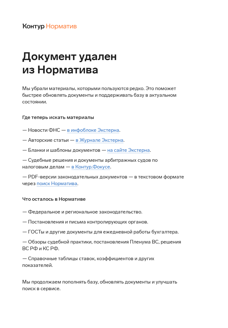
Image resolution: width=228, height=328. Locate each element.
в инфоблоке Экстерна (93, 130)
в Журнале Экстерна (99, 140)
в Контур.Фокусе (90, 167)
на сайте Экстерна (128, 150)
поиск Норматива (57, 183)
